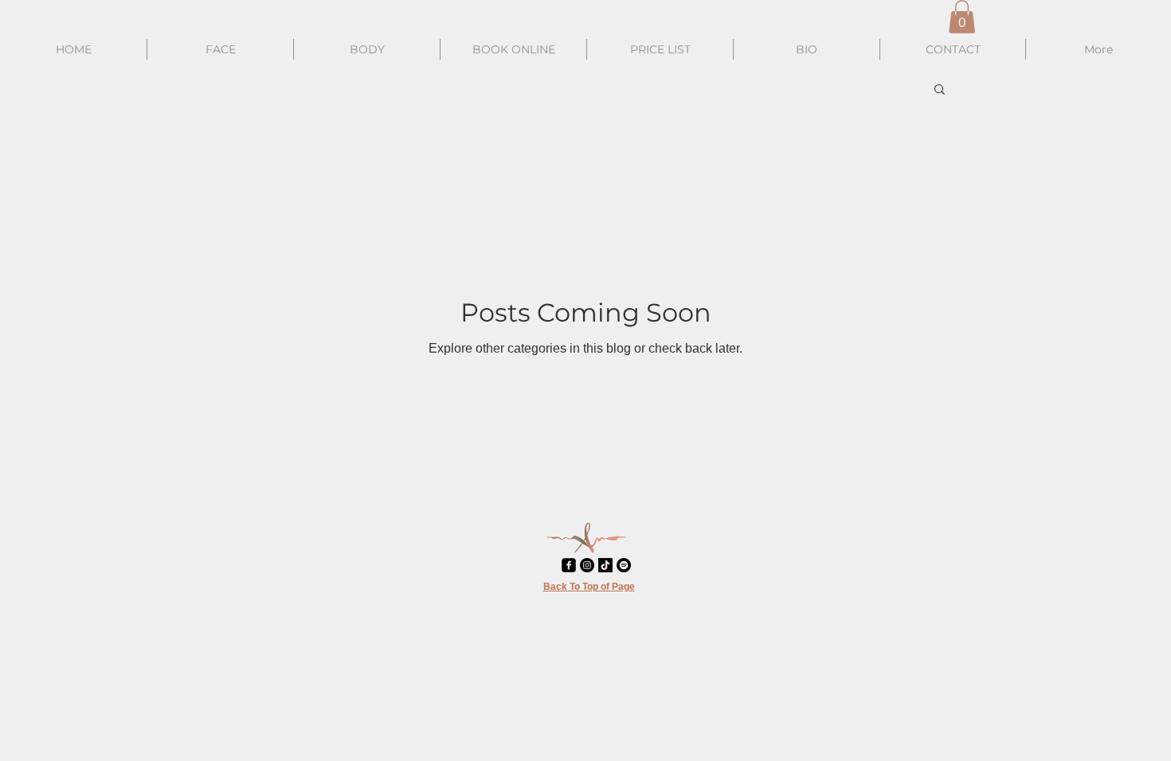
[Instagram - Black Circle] (587, 565)
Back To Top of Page (589, 586)
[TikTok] (605, 565)
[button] (962, 16)
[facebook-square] (569, 565)
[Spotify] (624, 565)
